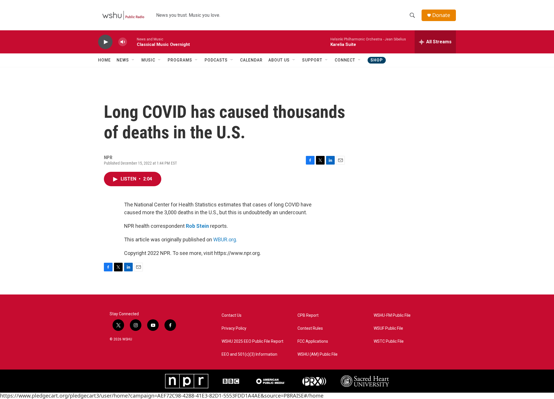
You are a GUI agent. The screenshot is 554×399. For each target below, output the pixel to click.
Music (148, 60)
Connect (345, 60)
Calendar (251, 60)
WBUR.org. (225, 239)
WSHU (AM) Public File (317, 354)
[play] (105, 42)
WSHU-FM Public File (392, 315)
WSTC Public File (389, 341)
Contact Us (232, 315)
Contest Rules (310, 328)
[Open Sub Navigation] (133, 60)
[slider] (132, 42)
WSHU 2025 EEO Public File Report (252, 341)
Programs (180, 60)
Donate (441, 15)
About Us (279, 60)
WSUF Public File (388, 328)
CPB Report (308, 315)
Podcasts (216, 60)
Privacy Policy (234, 328)
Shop (376, 60)
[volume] (123, 42)
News (123, 60)
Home (104, 60)
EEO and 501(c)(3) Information (249, 354)
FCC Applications (312, 341)
